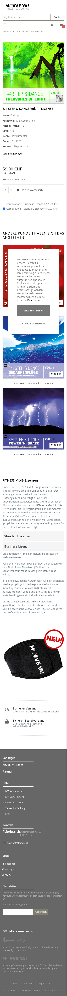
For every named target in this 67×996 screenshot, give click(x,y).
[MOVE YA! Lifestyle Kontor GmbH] (16, 7)
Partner (8, 771)
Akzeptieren (33, 310)
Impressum (44, 983)
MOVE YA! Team (13, 765)
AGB (15, 983)
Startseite (7, 31)
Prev (6, 659)
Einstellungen (33, 323)
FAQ (7, 814)
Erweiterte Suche (14, 802)
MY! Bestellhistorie (14, 796)
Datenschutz (34, 300)
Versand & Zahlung (15, 808)
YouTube (9, 875)
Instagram (10, 869)
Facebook (10, 863)
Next (61, 659)
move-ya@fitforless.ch (17, 842)
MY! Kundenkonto (14, 791)
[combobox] (27, 17)
